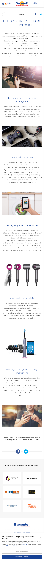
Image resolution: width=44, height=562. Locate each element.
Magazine (35, 530)
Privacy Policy (5, 545)
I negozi (8, 530)
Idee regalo (22, 14)
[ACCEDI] (35, 3)
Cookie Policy (14, 545)
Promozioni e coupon (21, 530)
